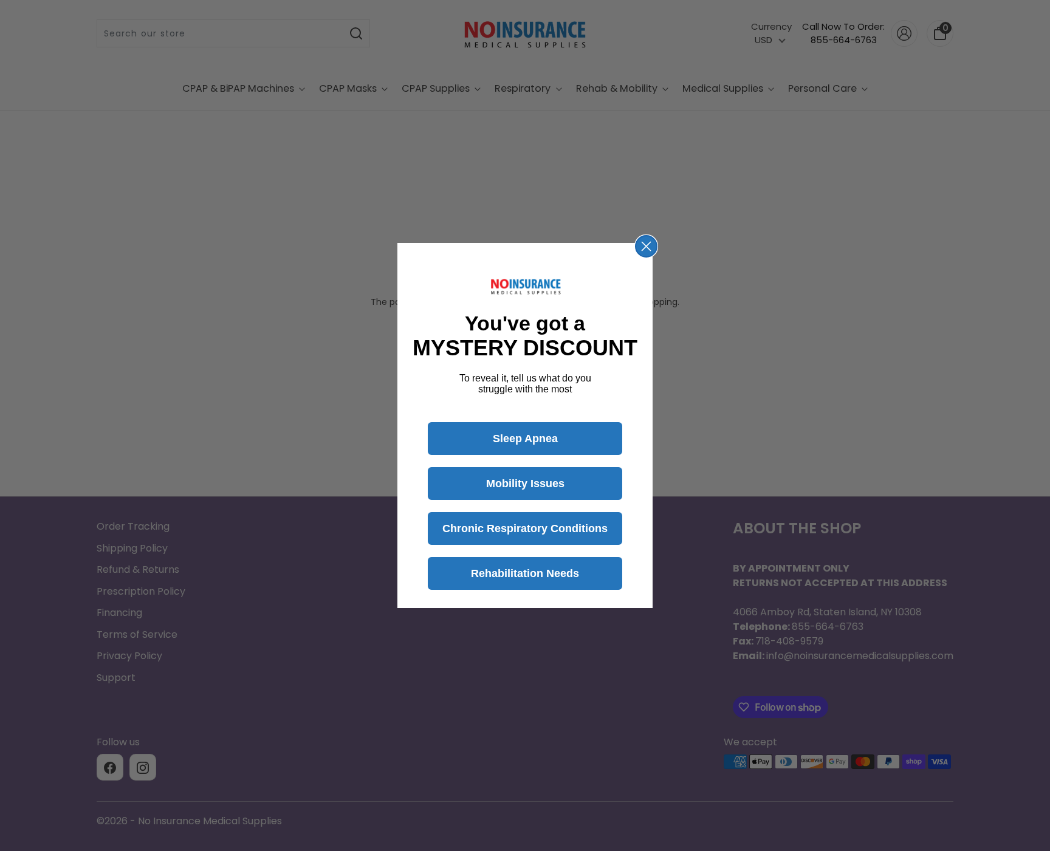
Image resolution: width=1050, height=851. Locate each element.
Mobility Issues (525, 483)
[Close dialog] (646, 246)
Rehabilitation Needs (525, 573)
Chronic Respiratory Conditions (525, 528)
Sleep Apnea (525, 438)
